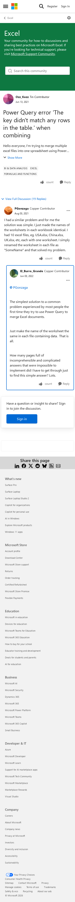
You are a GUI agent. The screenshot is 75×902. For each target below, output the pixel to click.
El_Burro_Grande (31, 271)
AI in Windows (12, 518)
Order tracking (12, 577)
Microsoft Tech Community (18, 776)
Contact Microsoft (27, 882)
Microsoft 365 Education (17, 637)
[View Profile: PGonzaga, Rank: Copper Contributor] (8, 210)
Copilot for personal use (17, 511)
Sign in (22, 419)
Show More (15, 158)
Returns (9, 571)
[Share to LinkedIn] (17, 465)
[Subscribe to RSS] (51, 465)
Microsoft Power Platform (18, 710)
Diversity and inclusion (16, 849)
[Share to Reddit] (37, 465)
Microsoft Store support (17, 564)
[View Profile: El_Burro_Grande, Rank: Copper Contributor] (14, 273)
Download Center (14, 557)
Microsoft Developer (15, 756)
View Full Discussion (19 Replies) (25, 199)
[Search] (41, 6)
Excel (10, 17)
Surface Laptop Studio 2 (17, 498)
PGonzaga (22, 208)
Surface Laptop (12, 491)
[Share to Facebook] (24, 465)
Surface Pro (10, 484)
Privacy (45, 882)
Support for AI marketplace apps (21, 769)
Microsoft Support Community (33, 53)
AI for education (13, 664)
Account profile (12, 551)
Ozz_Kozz (22, 97)
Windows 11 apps (14, 531)
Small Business (12, 730)
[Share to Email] (58, 465)
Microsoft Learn (13, 762)
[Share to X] (31, 465)
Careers (9, 815)
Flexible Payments (14, 598)
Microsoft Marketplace (16, 783)
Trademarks (50, 887)
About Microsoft (13, 822)
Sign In (65, 6)
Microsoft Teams (13, 716)
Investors (9, 842)
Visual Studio (11, 796)
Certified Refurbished (15, 584)
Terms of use (32, 887)
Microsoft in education (16, 617)
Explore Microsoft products (18, 525)
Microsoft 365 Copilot (16, 723)
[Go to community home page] (14, 6)
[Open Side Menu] (5, 6)
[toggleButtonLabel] (69, 18)
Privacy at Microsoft (15, 835)
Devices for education (16, 623)
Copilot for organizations (17, 505)
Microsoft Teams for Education (20, 630)
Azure (8, 749)
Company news (12, 829)
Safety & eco (11, 891)
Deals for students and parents (20, 657)
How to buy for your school (18, 644)
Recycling (27, 891)
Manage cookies (13, 887)
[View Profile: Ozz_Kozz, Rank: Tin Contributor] (8, 99)
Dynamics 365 (12, 696)
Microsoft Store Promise (17, 591)
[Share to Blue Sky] (44, 465)
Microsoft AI (11, 683)
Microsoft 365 (12, 703)
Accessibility (11, 855)
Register (52, 6)
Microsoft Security (14, 690)
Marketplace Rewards (16, 789)
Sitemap (9, 882)
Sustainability (12, 862)
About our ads (45, 891)
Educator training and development (23, 650)
